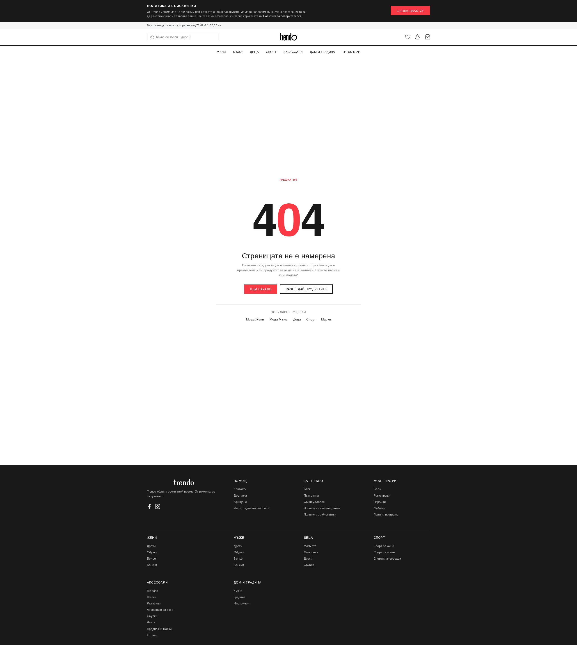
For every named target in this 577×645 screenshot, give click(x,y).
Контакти (240, 489)
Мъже (238, 52)
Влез (377, 489)
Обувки (152, 552)
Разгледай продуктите (306, 289)
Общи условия (314, 502)
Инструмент (242, 603)
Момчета (310, 546)
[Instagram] (157, 506)
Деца (254, 52)
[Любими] (407, 36)
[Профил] (417, 36)
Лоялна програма (386, 514)
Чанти (151, 622)
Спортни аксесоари (387, 558)
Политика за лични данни (322, 508)
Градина (239, 597)
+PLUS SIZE (351, 52)
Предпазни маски (159, 629)
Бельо (151, 558)
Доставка (240, 495)
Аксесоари (293, 52)
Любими (379, 508)
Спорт (271, 52)
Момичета (311, 552)
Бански (152, 565)
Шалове (152, 590)
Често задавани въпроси (251, 508)
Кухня (238, 590)
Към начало (261, 289)
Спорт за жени (384, 546)
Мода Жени (255, 319)
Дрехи (151, 546)
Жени (221, 52)
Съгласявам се (410, 11)
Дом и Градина (322, 52)
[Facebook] (149, 506)
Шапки (151, 597)
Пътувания (311, 495)
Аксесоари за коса (160, 609)
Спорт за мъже (384, 552)
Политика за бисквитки (320, 514)
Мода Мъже (279, 319)
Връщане (240, 502)
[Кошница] (427, 36)
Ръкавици (153, 603)
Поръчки (380, 502)
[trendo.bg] (288, 37)
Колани (152, 635)
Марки (326, 319)
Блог (307, 489)
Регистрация (382, 495)
